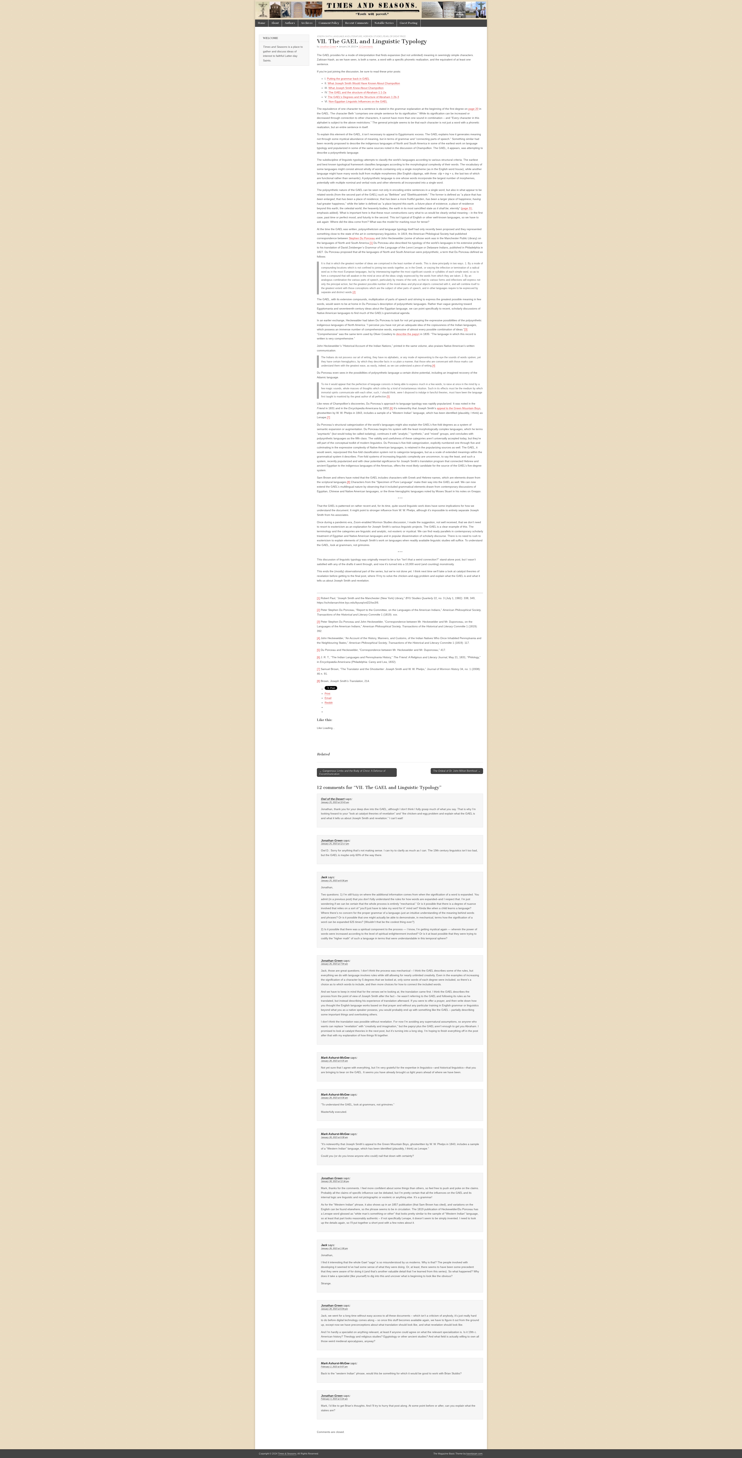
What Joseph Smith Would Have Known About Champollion (364, 83)
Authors (290, 23)
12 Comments (365, 46)
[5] (388, 396)
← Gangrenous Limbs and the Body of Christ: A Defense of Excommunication (352, 772)
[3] (465, 329)
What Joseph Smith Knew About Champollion (356, 87)
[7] (328, 417)
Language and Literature (347, 36)
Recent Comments (356, 23)
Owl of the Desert (333, 799)
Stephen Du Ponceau (362, 238)
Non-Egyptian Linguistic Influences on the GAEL (358, 101)
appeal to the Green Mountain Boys (458, 408)
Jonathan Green (328, 46)
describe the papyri (408, 334)
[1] (371, 242)
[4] (433, 365)
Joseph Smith (324, 36)
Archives (307, 23)
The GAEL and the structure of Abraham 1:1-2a (357, 92)
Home (261, 23)
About (275, 23)
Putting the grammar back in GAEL (348, 78)
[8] (348, 482)
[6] (391, 408)
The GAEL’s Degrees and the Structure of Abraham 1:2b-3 (363, 97)
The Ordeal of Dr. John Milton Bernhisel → (457, 770)
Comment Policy (329, 23)
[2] (354, 292)
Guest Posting (409, 23)
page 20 (473, 108)
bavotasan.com (474, 1453)
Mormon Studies (372, 36)
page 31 (467, 208)
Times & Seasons (287, 1453)
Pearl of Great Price (394, 36)
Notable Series (384, 23)
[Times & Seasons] (371, 10)
